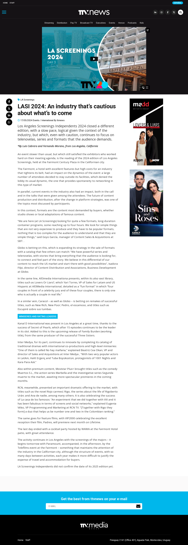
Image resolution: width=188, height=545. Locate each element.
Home (5, 3)
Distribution (62, 23)
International (47, 120)
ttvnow (121, 23)
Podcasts (132, 23)
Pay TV (73, 23)
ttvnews (61, 120)
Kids (142, 23)
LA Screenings (27, 99)
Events (112, 23)
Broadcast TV (86, 23)
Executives (101, 23)
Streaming (49, 23)
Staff (12, 3)
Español (177, 3)
